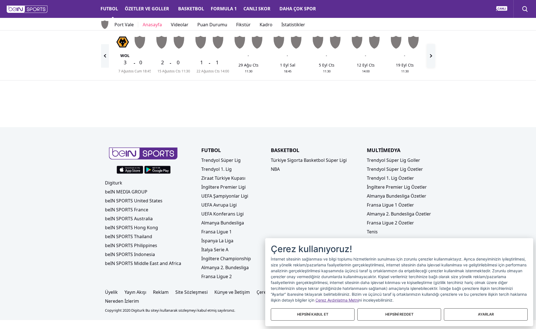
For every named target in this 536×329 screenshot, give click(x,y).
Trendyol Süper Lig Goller (393, 160)
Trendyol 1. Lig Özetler (390, 178)
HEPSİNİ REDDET (399, 314)
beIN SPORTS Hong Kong (131, 227)
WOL (125, 55)
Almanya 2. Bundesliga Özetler (399, 214)
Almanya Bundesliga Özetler (396, 196)
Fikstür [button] (243, 25)
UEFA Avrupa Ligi (219, 205)
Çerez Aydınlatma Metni (337, 300)
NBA (275, 169)
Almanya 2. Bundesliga (225, 267)
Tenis (372, 232)
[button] (27, 9)
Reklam (161, 292)
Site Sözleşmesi (191, 292)
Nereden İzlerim (122, 301)
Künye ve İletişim (232, 292)
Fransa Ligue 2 (216, 276)
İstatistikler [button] (293, 25)
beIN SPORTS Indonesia (130, 254)
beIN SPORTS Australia (129, 219)
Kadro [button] (266, 25)
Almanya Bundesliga (222, 223)
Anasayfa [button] (152, 25)
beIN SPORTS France (126, 210)
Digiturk (113, 183)
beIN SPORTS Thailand (128, 236)
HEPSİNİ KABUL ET (312, 314)
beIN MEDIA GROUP (126, 192)
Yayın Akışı (135, 292)
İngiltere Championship (226, 258)
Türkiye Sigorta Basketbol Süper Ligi (309, 160)
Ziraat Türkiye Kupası (223, 178)
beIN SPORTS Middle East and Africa (143, 263)
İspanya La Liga (217, 241)
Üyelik (111, 292)
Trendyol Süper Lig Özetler (395, 169)
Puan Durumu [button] (212, 25)
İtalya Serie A (214, 250)
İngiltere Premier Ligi (223, 187)
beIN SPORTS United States (133, 201)
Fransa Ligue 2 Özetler (390, 223)
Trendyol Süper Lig (221, 160)
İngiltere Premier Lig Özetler (397, 187)
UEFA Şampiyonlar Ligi (224, 196)
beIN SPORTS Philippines (131, 245)
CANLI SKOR (257, 9)
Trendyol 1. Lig (216, 169)
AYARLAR (486, 314)
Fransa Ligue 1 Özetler (390, 205)
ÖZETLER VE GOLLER (147, 9)
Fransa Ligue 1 (216, 232)
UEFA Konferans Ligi (222, 214)
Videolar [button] (179, 25)
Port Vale (124, 25)
